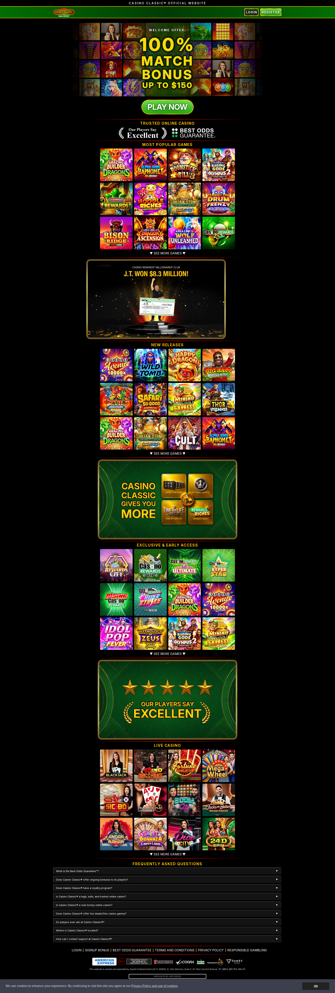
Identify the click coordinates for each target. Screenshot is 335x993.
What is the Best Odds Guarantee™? (77, 871)
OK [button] (316, 986)
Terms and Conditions (174, 950)
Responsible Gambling (247, 950)
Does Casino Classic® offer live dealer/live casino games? (91, 913)
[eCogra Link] (185, 962)
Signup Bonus (97, 950)
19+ (121, 961)
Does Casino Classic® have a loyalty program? (84, 888)
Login (251, 12)
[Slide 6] (185, 334)
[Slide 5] (178, 334)
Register (271, 12)
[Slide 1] (150, 334)
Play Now (167, 107)
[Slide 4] (171, 334)
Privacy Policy (211, 950)
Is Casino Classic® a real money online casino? (84, 905)
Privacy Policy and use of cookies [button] (154, 986)
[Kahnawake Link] (164, 962)
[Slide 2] (157, 334)
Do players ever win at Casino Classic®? (80, 922)
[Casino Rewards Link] (200, 962)
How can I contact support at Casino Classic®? (84, 939)
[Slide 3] (164, 334)
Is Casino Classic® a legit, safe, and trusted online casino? (91, 896)
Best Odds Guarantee (132, 950)
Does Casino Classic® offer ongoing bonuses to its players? (92, 879)
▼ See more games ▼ (168, 253)
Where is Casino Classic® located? (77, 930)
